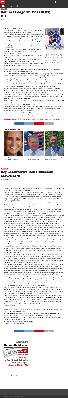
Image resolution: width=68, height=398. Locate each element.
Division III (30, 118)
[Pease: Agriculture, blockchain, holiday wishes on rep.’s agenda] (34, 156)
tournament (8, 119)
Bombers (15, 118)
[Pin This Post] (39, 123)
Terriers (56, 118)
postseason (49, 118)
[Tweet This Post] (29, 123)
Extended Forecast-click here (14, 376)
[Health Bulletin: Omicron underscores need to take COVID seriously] (13, 156)
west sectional (23, 119)
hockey (36, 118)
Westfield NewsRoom (8, 179)
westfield (52, 119)
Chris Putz (5, 19)
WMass (58, 119)
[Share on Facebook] (19, 123)
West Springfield (33, 119)
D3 (19, 118)
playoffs (42, 118)
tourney (14, 119)
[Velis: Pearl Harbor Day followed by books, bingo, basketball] (54, 156)
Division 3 (24, 118)
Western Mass (44, 119)
